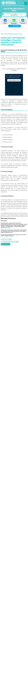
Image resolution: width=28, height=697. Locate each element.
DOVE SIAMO (15, 26)
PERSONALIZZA (5, 244)
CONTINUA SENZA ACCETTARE (9, 241)
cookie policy (7, 227)
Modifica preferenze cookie (14, 80)
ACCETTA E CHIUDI (6, 239)
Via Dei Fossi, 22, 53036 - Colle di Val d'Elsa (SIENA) (14, 14)
